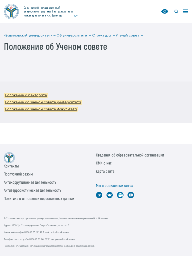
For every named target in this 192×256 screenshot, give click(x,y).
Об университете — (73, 35)
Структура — (103, 35)
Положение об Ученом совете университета (43, 102)
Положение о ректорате (26, 95)
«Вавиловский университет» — (30, 35)
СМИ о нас (104, 162)
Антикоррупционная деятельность (30, 182)
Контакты (11, 166)
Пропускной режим (18, 174)
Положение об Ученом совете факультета (41, 109)
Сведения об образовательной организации (130, 154)
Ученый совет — (130, 35)
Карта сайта (105, 171)
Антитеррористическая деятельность (33, 190)
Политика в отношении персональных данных (39, 198)
